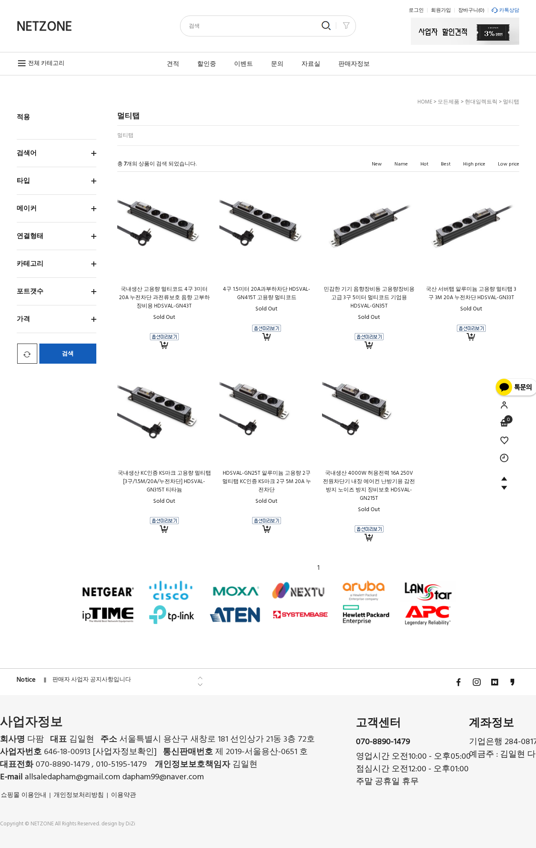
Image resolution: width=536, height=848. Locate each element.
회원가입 (441, 10)
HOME (424, 102)
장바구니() (471, 10)
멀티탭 (511, 102)
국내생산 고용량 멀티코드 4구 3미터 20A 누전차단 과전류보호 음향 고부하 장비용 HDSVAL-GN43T (164, 297)
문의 (277, 63)
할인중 (206, 63)
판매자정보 (354, 63)
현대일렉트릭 (481, 102)
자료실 (311, 63)
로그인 (416, 10)
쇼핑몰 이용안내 (23, 795)
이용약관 (123, 795)
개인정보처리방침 (79, 795)
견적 (173, 63)
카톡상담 (509, 10)
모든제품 (448, 102)
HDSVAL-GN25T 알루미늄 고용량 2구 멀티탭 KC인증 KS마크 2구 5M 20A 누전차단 (266, 481)
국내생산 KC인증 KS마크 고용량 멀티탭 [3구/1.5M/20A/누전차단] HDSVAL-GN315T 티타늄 (164, 481)
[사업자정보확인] (125, 752)
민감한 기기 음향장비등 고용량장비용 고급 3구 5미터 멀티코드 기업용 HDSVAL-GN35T (369, 297)
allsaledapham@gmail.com (73, 777)
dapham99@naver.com (163, 777)
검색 (68, 353)
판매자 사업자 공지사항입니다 (91, 679)
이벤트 (243, 63)
